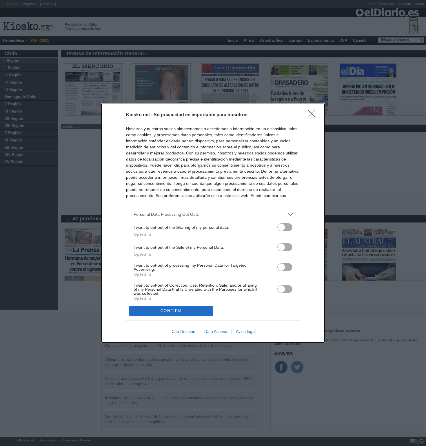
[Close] (313, 115)
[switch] (284, 227)
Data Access (215, 331)
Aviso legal (246, 331)
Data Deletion (182, 331)
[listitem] (213, 214)
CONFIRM (171, 311)
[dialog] (213, 223)
